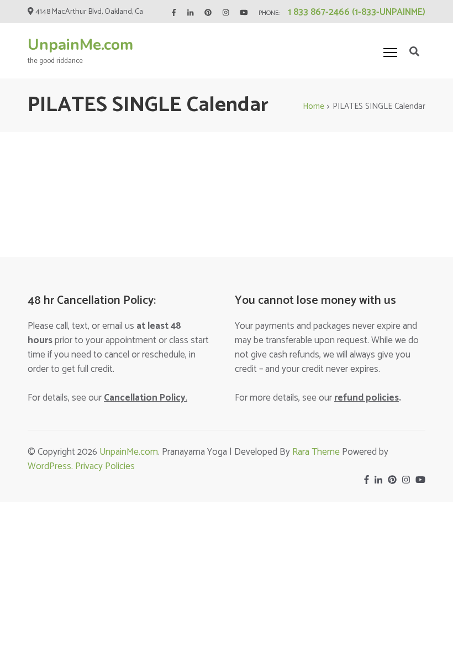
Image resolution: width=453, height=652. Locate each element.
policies (366, 398)
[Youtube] (244, 13)
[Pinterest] (208, 13)
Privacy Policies (105, 466)
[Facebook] (174, 13)
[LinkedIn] (190, 13)
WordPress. (51, 466)
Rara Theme (316, 452)
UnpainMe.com (80, 44)
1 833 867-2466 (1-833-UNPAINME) (356, 12)
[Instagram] (226, 13)
